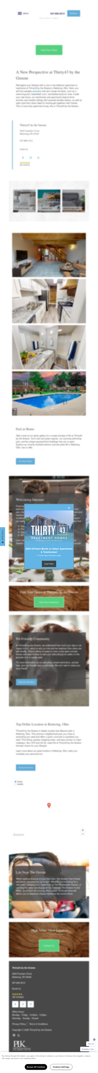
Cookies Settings (61, 1067)
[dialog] (49, 536)
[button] (49, 564)
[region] (49, 1062)
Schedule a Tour (88, 1049)
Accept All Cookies (36, 1067)
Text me (91, 1044)
